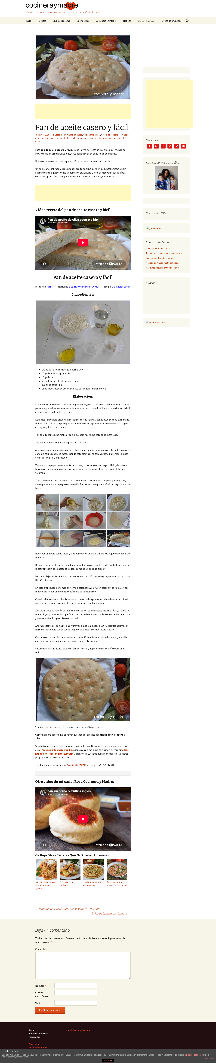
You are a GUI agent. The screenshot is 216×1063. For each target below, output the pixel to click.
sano (37, 141)
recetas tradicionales (105, 138)
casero (54, 138)
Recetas (42, 20)
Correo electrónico (42, 994)
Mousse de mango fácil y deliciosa (162, 262)
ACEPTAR (108, 1060)
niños (74, 138)
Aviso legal (34, 1044)
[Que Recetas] (153, 228)
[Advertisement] (83, 111)
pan (80, 138)
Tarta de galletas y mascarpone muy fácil (165, 253)
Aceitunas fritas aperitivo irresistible (163, 267)
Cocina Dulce (83, 20)
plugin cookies (209, 1058)
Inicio (28, 20)
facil (69, 138)
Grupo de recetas (61, 20)
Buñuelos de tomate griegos (159, 257)
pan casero (88, 138)
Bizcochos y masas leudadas (68, 134)
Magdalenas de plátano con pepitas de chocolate (68, 909)
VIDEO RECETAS (146, 20)
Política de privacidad (171, 20)
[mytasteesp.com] (155, 322)
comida (62, 138)
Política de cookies (38, 1047)
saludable (120, 138)
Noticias (127, 20)
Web (37, 1002)
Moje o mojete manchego (158, 248)
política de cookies (193, 1055)
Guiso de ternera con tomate (111, 913)
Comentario (41, 949)
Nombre (40, 985)
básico (47, 138)
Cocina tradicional (91, 134)
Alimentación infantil (106, 20)
